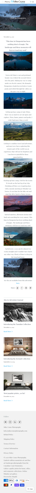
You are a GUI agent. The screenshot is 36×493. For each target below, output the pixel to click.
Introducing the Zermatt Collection (17, 359)
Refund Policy (8, 435)
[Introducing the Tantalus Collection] (18, 312)
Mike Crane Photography (17, 457)
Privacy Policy (8, 453)
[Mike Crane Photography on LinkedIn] (15, 422)
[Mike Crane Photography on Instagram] (10, 422)
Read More (7, 331)
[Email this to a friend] (30, 287)
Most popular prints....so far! (14, 393)
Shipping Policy (9, 439)
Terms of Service (9, 444)
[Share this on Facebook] (21, 287)
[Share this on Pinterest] (26, 287)
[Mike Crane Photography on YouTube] (6, 422)
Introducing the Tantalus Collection (17, 324)
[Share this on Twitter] (17, 287)
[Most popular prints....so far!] (18, 381)
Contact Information (11, 448)
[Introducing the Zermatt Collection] (18, 346)
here (17, 283)
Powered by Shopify (10, 477)
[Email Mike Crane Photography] (20, 422)
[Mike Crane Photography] (18, 2)
